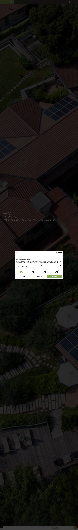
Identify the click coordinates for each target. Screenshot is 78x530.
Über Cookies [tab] (54, 256)
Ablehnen (24, 276)
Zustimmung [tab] (23, 256)
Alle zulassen (54, 276)
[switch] (33, 272)
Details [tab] (39, 256)
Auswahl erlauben (39, 276)
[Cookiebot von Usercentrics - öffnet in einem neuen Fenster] (57, 252)
